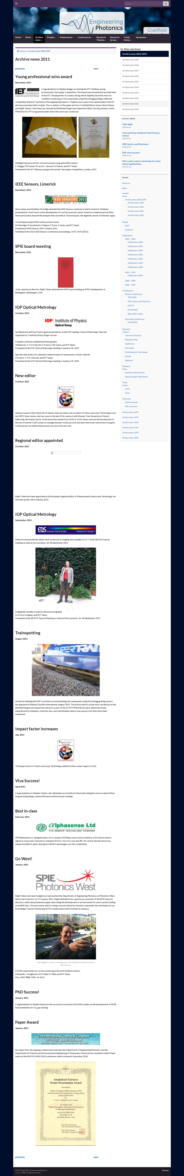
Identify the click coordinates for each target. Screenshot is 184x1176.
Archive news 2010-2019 (39, 51)
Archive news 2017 (130, 71)
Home (18, 37)
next (95, 68)
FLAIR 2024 (133, 310)
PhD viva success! (131, 152)
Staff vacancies (131, 402)
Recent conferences (133, 294)
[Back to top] (178, 1170)
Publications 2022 (135, 259)
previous (20, 68)
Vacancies (141, 37)
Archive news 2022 (136, 207)
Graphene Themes (34, 1173)
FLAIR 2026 (133, 322)
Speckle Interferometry (135, 372)
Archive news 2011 (130, 104)
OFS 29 (131, 305)
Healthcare (129, 344)
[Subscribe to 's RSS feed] (16, 3)
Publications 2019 (135, 275)
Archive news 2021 (136, 211)
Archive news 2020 (136, 215)
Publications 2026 (135, 242)
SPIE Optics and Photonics (135, 144)
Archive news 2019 (130, 59)
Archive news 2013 (130, 93)
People (51, 37)
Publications (66, 37)
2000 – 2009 (130, 281)
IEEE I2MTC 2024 (135, 314)
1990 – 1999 (130, 285)
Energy (128, 356)
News (28, 37)
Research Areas (114, 38)
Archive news (39, 38)
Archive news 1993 (130, 432)
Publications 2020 (135, 267)
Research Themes (101, 38)
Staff (127, 225)
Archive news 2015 (130, 82)
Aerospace (129, 348)
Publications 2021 (135, 263)
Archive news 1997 (130, 417)
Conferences (84, 37)
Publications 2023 (135, 254)
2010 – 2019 (130, 272)
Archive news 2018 (130, 65)
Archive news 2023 (136, 203)
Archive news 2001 (130, 438)
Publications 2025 (135, 246)
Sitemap (165, 1170)
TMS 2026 (127, 124)
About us (126, 183)
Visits (127, 389)
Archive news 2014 (130, 87)
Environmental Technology (136, 352)
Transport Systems (133, 335)
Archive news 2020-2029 (135, 199)
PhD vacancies (131, 406)
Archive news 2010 (130, 109)
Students (129, 230)
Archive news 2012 (130, 98)
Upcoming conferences (135, 319)
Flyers (127, 393)
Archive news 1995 (130, 427)
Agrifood (128, 360)
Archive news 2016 (130, 76)
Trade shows (127, 38)
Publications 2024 (135, 250)
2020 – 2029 (130, 239)
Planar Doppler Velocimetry (136, 377)
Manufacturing (131, 339)
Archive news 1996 (130, 422)
